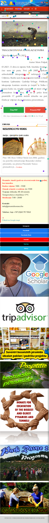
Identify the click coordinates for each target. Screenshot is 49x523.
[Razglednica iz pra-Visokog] (24, 143)
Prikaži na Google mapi (11, 220)
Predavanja (36, 12)
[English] (42, 3)
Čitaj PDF (14, 110)
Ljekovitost (17, 12)
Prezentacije (6, 12)
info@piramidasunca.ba (12, 206)
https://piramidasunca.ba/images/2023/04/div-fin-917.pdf (25, 116)
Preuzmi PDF (35, 110)
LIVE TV (4, 16)
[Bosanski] (44, 3)
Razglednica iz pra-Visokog (15, 129)
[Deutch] (47, 3)
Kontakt (26, 12)
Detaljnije (19, 167)
